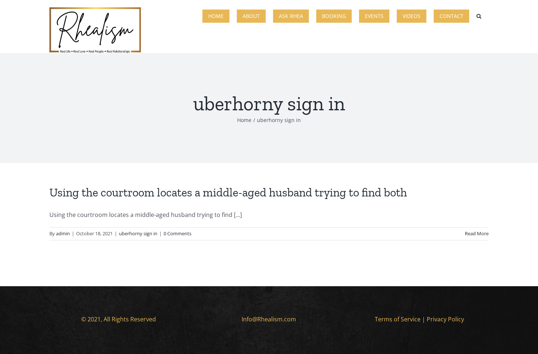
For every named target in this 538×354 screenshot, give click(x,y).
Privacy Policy (445, 319)
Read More (477, 233)
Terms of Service (398, 319)
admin (63, 233)
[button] (479, 15)
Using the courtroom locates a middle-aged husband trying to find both (228, 192)
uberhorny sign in (138, 233)
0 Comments (177, 233)
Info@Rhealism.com (269, 319)
